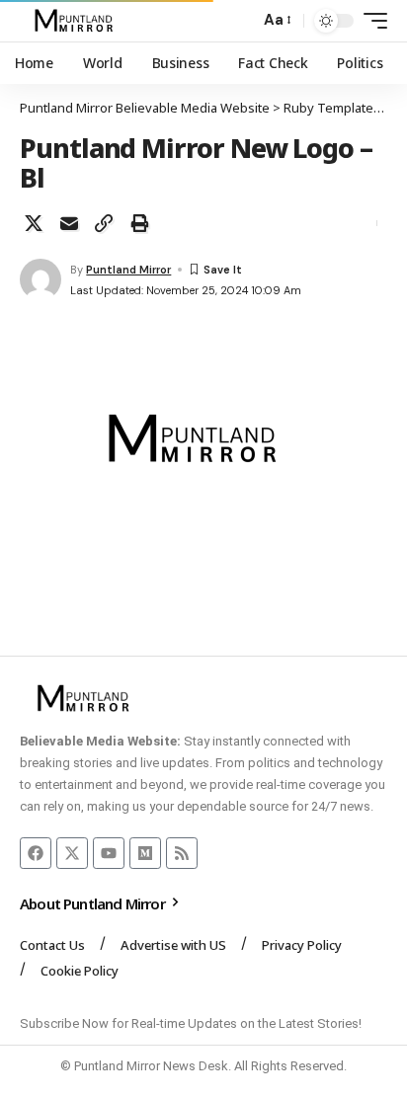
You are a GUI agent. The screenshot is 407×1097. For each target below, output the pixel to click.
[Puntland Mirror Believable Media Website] (76, 20)
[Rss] (182, 853)
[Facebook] (35, 853)
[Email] (69, 223)
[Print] (139, 223)
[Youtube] (108, 853)
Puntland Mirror (128, 269)
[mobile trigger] (370, 21)
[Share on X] (33, 223)
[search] (239, 21)
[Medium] (145, 853)
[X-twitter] (72, 853)
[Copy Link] (104, 223)
